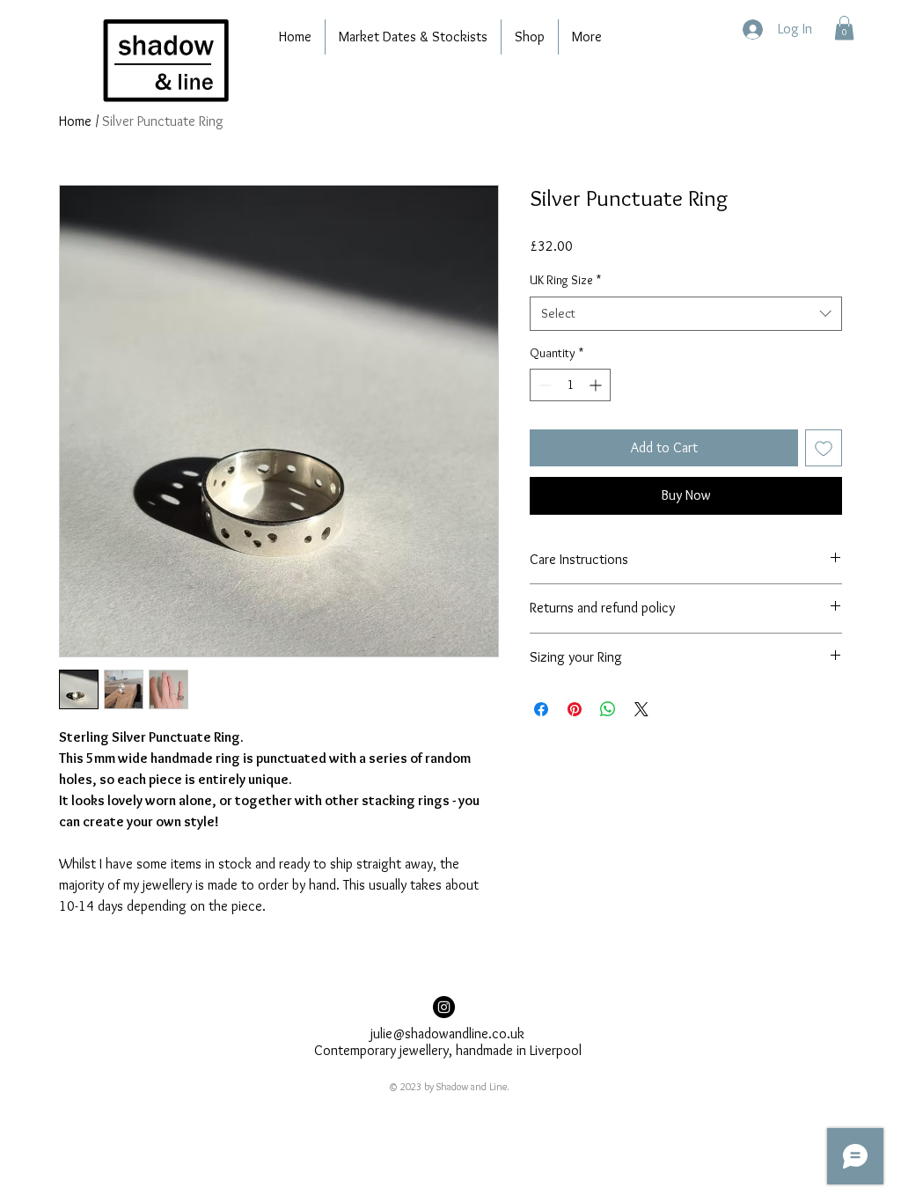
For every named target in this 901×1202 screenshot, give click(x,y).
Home (75, 121)
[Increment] (597, 385)
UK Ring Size (565, 280)
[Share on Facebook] (541, 709)
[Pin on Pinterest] (574, 709)
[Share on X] (641, 709)
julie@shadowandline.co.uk (447, 1033)
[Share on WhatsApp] (608, 709)
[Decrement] (543, 385)
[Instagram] (444, 1007)
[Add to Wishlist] (823, 447)
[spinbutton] (570, 385)
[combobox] (686, 314)
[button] (844, 28)
